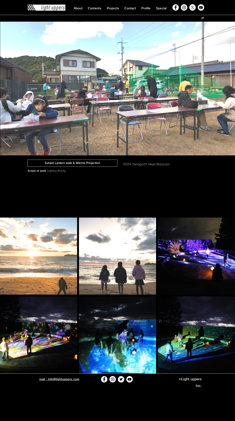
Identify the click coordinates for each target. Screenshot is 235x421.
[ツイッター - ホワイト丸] (121, 379)
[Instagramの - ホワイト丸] (184, 7)
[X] (192, 7)
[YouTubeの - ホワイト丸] (201, 7)
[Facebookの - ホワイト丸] (175, 7)
